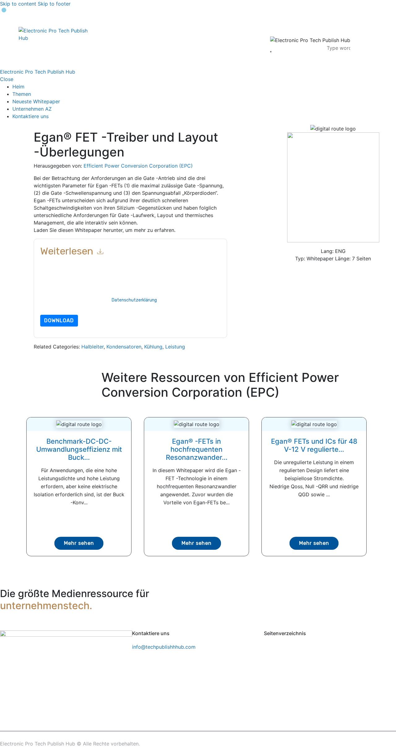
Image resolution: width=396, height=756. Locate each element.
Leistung (175, 347)
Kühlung (153, 347)
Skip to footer (54, 4)
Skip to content (18, 4)
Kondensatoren (123, 347)
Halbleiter (92, 347)
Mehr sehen (79, 543)
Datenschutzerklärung (134, 300)
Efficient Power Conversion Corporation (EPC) (138, 166)
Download (59, 320)
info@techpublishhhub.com (164, 647)
